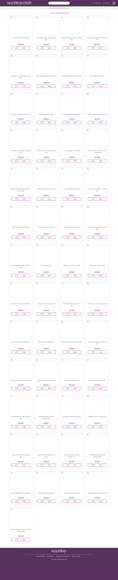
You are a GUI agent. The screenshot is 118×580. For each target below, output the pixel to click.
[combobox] (59, 3)
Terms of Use (76, 556)
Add (24, 48)
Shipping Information (63, 556)
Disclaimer (50, 556)
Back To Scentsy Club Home (60, 13)
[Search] (68, 3)
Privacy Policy (40, 556)
